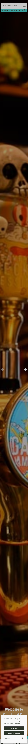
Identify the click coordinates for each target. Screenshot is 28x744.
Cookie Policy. (18, 724)
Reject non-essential (14, 733)
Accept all (14, 728)
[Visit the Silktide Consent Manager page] (22, 738)
